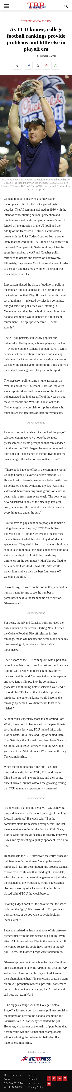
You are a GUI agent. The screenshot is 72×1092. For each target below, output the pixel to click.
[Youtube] (49, 1084)
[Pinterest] (46, 66)
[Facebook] (29, 66)
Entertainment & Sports (36, 21)
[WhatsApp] (55, 66)
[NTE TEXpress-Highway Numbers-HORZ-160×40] (36, 1059)
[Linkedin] (59, 1078)
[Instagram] (54, 1078)
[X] (37, 66)
